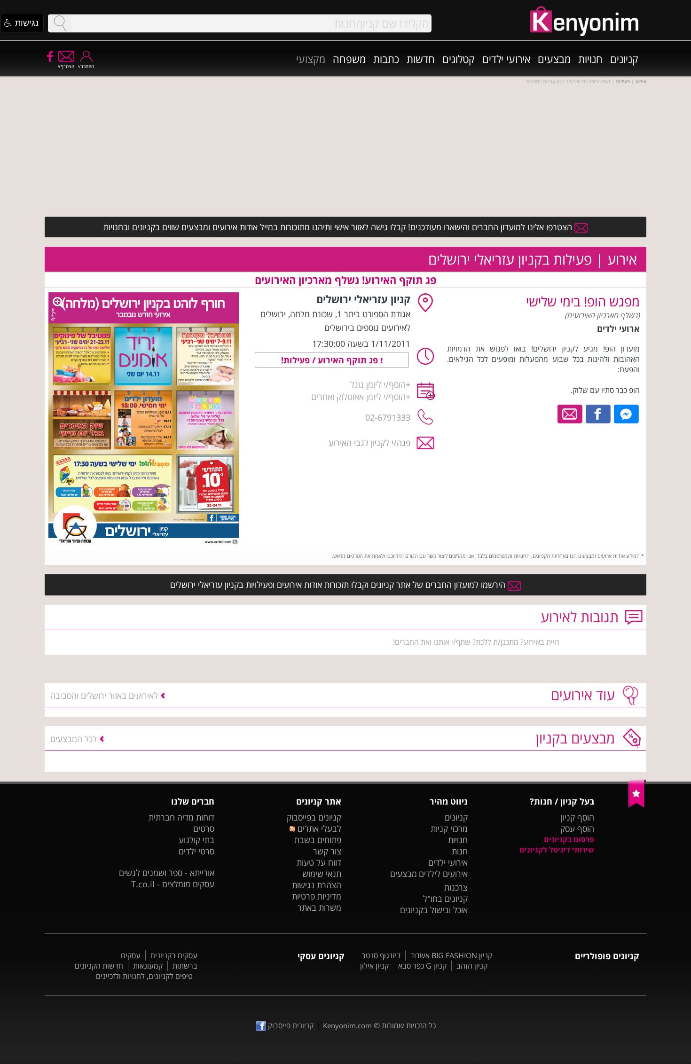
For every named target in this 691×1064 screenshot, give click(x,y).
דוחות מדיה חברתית (181, 817)
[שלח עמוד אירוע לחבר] (570, 413)
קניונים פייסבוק (290, 1025)
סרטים (203, 828)
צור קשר (327, 851)
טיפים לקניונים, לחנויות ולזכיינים (144, 976)
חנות (460, 851)
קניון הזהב (471, 966)
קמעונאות (148, 966)
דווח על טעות (319, 862)
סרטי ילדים (196, 851)
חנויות (590, 59)
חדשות (421, 59)
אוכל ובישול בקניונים (434, 909)
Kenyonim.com (347, 1025)
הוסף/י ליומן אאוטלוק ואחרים (358, 396)
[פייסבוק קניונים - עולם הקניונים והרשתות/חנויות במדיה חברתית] (49, 56)
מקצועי (310, 59)
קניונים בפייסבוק (314, 817)
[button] (22, 23)
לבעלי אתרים (318, 828)
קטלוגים (458, 59)
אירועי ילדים (506, 59)
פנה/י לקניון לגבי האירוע (369, 442)
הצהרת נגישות (316, 885)
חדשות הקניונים (99, 966)
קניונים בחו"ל (445, 898)
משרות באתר (319, 907)
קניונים (624, 59)
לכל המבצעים (73, 738)
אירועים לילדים (443, 873)
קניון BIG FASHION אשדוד (451, 955)
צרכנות (456, 887)
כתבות (386, 59)
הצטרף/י (66, 66)
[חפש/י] (59, 23)
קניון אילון (374, 966)
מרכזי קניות (449, 828)
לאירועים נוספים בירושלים (367, 327)
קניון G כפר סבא (422, 966)
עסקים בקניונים (173, 955)
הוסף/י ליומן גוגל (378, 384)
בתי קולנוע (196, 839)
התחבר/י (86, 66)
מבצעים (554, 59)
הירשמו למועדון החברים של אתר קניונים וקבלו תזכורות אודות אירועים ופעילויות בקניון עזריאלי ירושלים (339, 584)
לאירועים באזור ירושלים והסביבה (104, 695)
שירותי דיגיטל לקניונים (556, 850)
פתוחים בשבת (317, 839)
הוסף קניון (577, 817)
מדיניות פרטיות (316, 896)
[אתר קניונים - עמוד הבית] (637, 805)
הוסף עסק (577, 828)
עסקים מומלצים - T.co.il (172, 884)
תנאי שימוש (321, 873)
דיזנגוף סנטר (381, 955)
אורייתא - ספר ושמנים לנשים (166, 872)
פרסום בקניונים (569, 839)
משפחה (349, 59)
